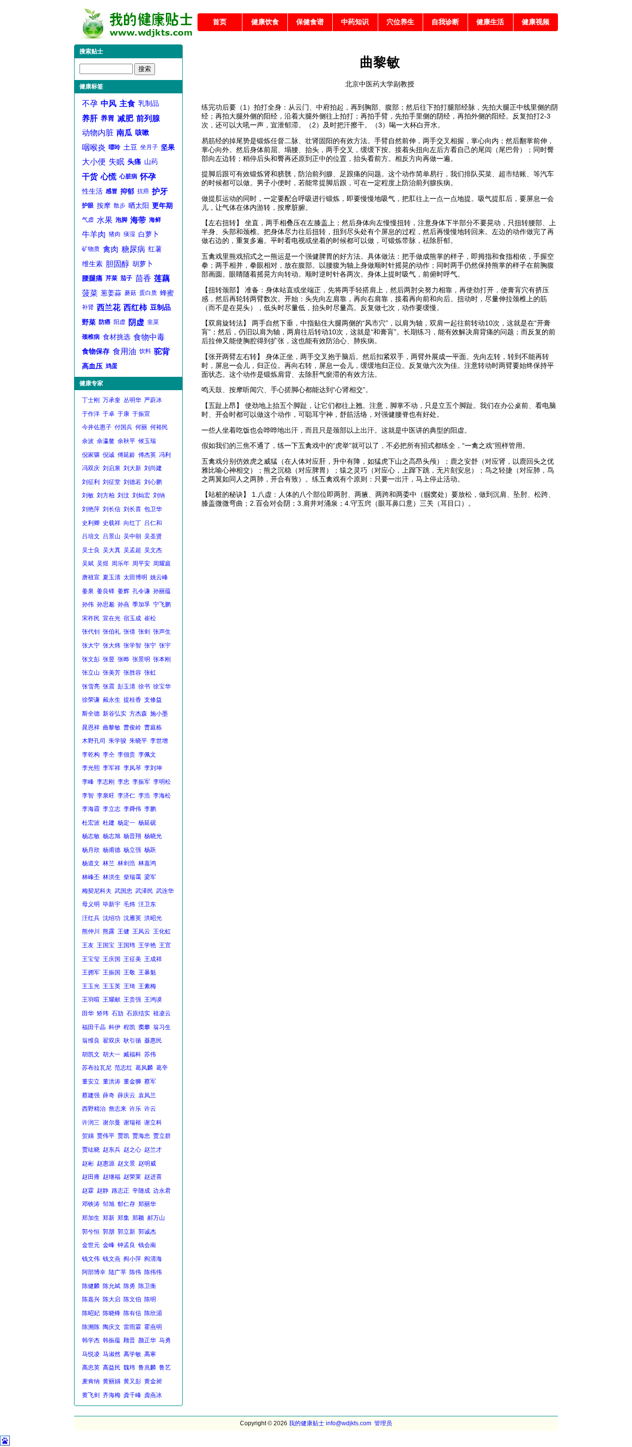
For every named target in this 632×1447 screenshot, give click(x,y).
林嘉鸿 (147, 863)
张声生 (162, 631)
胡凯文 (91, 1054)
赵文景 (126, 1163)
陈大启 (111, 1299)
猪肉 (114, 234)
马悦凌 (91, 1354)
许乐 (135, 1108)
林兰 (109, 863)
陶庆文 (111, 1327)
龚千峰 (132, 1395)
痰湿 (129, 234)
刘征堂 (111, 482)
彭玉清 (126, 686)
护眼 (88, 205)
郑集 (123, 1217)
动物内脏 (98, 132)
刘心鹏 (153, 482)
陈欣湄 (153, 1313)
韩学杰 (91, 1340)
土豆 (130, 147)
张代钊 (91, 631)
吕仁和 (153, 523)
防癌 (105, 322)
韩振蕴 (111, 1340)
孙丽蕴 (162, 591)
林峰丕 (91, 877)
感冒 (112, 191)
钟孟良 (126, 1245)
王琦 (129, 986)
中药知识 (355, 22)
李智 (88, 795)
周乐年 (120, 563)
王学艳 (147, 945)
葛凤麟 (144, 1067)
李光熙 (91, 767)
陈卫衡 (147, 1286)
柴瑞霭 (132, 877)
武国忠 (123, 890)
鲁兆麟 (147, 1367)
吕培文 (91, 536)
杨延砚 (147, 822)
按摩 (104, 205)
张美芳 (111, 672)
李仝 (109, 754)
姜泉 (88, 591)
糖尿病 (133, 249)
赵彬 (88, 1163)
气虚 (88, 219)
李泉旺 (106, 795)
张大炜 (111, 645)
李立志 (111, 808)
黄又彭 (132, 1381)
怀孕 (148, 176)
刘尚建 (153, 468)
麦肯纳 (91, 1381)
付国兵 (123, 427)
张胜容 (132, 672)
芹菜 (112, 278)
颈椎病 (91, 336)
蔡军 (150, 1081)
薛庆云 (126, 1095)
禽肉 (110, 249)
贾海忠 (141, 1135)
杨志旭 (111, 836)
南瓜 (124, 132)
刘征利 (91, 482)
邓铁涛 (91, 1204)
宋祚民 (91, 618)
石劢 (117, 1013)
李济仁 (126, 795)
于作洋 (91, 413)
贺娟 (88, 1135)
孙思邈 (106, 604)
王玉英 (111, 986)
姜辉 (123, 591)
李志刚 (106, 781)
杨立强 (132, 849)
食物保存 (96, 351)
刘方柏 (106, 495)
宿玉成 (132, 618)
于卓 (109, 413)
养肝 (90, 118)
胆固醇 (117, 264)
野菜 (89, 322)
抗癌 (143, 191)
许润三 (91, 1122)
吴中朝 (132, 536)
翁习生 (162, 1027)
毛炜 (129, 904)
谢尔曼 (111, 1122)
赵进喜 (153, 1176)
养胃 (108, 118)
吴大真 (111, 550)
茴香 (143, 278)
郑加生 (91, 1217)
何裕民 (159, 427)
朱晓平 (138, 740)
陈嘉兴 (91, 1299)
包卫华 (153, 509)
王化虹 (162, 931)
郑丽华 (147, 1204)
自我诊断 (445, 22)
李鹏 (150, 808)
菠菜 (90, 293)
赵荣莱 (132, 1176)
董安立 (91, 1081)
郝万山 (156, 1217)
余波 (88, 441)
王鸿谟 (153, 999)
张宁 (150, 645)
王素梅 (147, 986)
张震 (109, 686)
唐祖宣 (91, 577)
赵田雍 (91, 1176)
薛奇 (109, 1095)
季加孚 (141, 604)
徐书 (144, 686)
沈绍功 (111, 918)
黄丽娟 (111, 1381)
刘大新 (132, 468)
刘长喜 (132, 509)
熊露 (109, 931)
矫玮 (103, 1013)
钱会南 (147, 1245)
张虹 (150, 672)
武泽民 (144, 890)
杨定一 (126, 822)
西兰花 (108, 307)
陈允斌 (111, 1286)
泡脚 (121, 219)
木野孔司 (94, 740)
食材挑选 (116, 337)
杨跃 (150, 849)
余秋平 (126, 441)
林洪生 (111, 877)
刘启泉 (111, 468)
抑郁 (127, 191)
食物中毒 (149, 337)
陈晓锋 (111, 1313)
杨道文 (91, 863)
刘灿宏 (141, 495)
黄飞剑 (91, 1395)
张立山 (91, 672)
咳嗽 (142, 132)
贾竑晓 (91, 1149)
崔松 (150, 618)
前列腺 (148, 118)
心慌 (109, 176)
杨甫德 (111, 849)
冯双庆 (91, 468)
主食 (127, 103)
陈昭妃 (91, 1313)
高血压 (92, 366)
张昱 (109, 659)
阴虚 (136, 322)
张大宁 (91, 645)
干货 (90, 176)
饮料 (145, 351)
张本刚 (162, 659)
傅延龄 (126, 454)
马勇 (165, 1340)
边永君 (162, 1190)
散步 (119, 205)
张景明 (141, 659)
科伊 (114, 1027)
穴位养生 (400, 22)
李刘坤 (153, 767)
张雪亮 (91, 686)
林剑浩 (126, 863)
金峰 (109, 1245)
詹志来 (117, 1108)
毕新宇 (111, 904)
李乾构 (91, 754)
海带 (138, 220)
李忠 (123, 781)
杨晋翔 (132, 836)
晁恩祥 (91, 727)
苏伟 (150, 1054)
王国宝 (106, 945)
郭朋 (109, 1231)
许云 (150, 1108)
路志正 (120, 1190)
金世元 (91, 1245)
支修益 (153, 699)
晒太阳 (138, 205)
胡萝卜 (142, 264)
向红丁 (132, 523)
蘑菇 (130, 292)
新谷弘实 (114, 713)
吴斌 (88, 563)
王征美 (132, 959)
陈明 (150, 1299)
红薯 (155, 249)
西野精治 (94, 1108)
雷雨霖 (132, 1327)
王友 (88, 945)
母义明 (91, 904)
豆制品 (160, 307)
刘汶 (123, 495)
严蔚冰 (153, 400)
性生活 (92, 191)
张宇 (165, 645)
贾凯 (123, 1135)
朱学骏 (117, 740)
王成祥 (153, 959)
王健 (123, 931)
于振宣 (141, 413)
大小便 (94, 162)
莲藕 (162, 278)
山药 (151, 161)
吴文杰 (153, 550)
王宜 (165, 945)
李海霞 (91, 808)
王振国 (111, 972)
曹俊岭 (132, 727)
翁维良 (91, 1040)
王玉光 (91, 986)
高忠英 (91, 1367)
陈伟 (135, 1272)
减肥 (125, 118)
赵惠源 (106, 1163)
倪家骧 (91, 454)
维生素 (92, 264)
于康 (123, 413)
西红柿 (135, 307)
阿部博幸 (94, 1272)
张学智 (132, 645)
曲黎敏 (111, 727)
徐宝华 (162, 686)
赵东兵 (111, 1149)
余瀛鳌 (106, 441)
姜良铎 (106, 591)
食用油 (124, 351)
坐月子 (149, 147)
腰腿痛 (92, 278)
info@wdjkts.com (348, 1423)
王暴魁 (147, 972)
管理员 (383, 1423)
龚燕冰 (153, 1395)
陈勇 (129, 1286)
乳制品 (148, 103)
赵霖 (88, 1190)
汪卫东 (147, 904)
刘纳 (159, 495)
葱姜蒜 (111, 293)
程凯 (129, 1027)
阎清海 (153, 1258)
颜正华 (147, 1340)
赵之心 (132, 1149)
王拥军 (91, 972)
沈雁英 (132, 918)
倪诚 (109, 454)
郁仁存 (126, 1204)
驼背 (162, 351)
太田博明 (135, 577)
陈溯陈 (91, 1327)
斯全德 (91, 713)
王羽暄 (91, 999)
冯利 (165, 454)
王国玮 (126, 945)
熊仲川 (91, 931)
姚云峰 (159, 577)
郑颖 (138, 1217)
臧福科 (132, 1054)
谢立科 (153, 1122)
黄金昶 (153, 1381)
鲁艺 (165, 1367)
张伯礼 (111, 631)
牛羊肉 (94, 234)
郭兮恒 (91, 1231)
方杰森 (138, 713)
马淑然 (111, 1354)
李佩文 (147, 754)
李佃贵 (126, 754)
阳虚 (119, 322)
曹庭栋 (153, 727)
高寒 (150, 1354)
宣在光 (111, 618)
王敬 (129, 972)
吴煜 (103, 563)
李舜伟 (132, 808)
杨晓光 (153, 836)
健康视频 (536, 22)
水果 (105, 220)
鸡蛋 (112, 365)
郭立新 (126, 1231)
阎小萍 (132, 1258)
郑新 (109, 1217)
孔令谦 (141, 591)
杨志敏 (91, 836)
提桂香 (132, 699)
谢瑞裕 (132, 1122)
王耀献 (111, 999)
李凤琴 (132, 767)
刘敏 (88, 495)
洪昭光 (153, 918)
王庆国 (111, 959)
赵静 (103, 1190)
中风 (109, 103)
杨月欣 (91, 849)
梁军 (150, 877)
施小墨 (159, 713)
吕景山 (111, 536)
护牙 (160, 191)
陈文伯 (132, 1299)
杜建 (109, 822)
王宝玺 (91, 959)
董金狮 (132, 1081)
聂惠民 (153, 1040)
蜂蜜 (167, 293)
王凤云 (141, 931)
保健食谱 (310, 22)
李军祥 (111, 767)
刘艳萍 (91, 509)
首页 (220, 22)
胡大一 (111, 1054)
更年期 (162, 205)
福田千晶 (94, 1027)
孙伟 (88, 604)
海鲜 (155, 219)
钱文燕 (111, 1258)
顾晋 (129, 1340)
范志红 (123, 1067)
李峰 (88, 781)
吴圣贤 (153, 536)
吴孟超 (132, 550)
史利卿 (91, 523)
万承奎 (111, 400)
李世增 (159, 740)
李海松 (162, 795)
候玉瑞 (147, 441)
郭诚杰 (147, 1231)
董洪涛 (111, 1081)
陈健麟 (91, 1286)
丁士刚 (91, 400)
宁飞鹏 (162, 604)
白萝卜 (148, 234)
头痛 (134, 161)
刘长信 (111, 509)
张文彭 (91, 659)
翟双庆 (111, 1040)
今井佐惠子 (97, 427)
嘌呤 (114, 147)
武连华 (165, 890)
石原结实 (138, 1013)
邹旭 (109, 1204)
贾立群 (162, 1135)
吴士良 (91, 550)
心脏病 (128, 176)
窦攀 (144, 1027)
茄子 (126, 278)
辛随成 (141, 1190)
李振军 (141, 781)
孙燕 (123, 604)
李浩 (144, 795)
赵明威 (147, 1163)
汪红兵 (91, 918)
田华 (88, 1013)
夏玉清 (111, 577)
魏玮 (129, 1367)
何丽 (141, 427)
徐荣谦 (91, 699)
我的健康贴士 (306, 1423)
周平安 (141, 563)
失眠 (116, 162)
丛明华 (132, 400)
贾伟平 (106, 1135)
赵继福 (111, 1176)
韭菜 (153, 322)
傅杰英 (147, 454)
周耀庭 (162, 563)
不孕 (90, 103)
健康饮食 (265, 22)
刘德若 (132, 482)
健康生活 (490, 22)
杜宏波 (91, 822)
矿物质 (91, 248)
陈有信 (132, 1313)
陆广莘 (117, 1272)
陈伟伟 (153, 1272)
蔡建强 (91, 1095)
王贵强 (132, 999)
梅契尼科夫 (97, 890)
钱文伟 (91, 1258)
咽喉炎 (94, 147)
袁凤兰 (147, 1095)
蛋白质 (148, 292)
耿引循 (132, 1040)
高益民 (111, 1367)
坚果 (168, 147)
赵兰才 (153, 1149)
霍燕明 (153, 1327)
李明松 (162, 781)
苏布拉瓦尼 (97, 1067)
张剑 (144, 631)
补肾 (88, 307)
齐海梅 (111, 1395)
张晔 (123, 659)
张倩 (129, 631)
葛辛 (162, 1067)
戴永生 (111, 699)
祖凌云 (162, 1013)
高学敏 (132, 1354)
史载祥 (111, 523)
